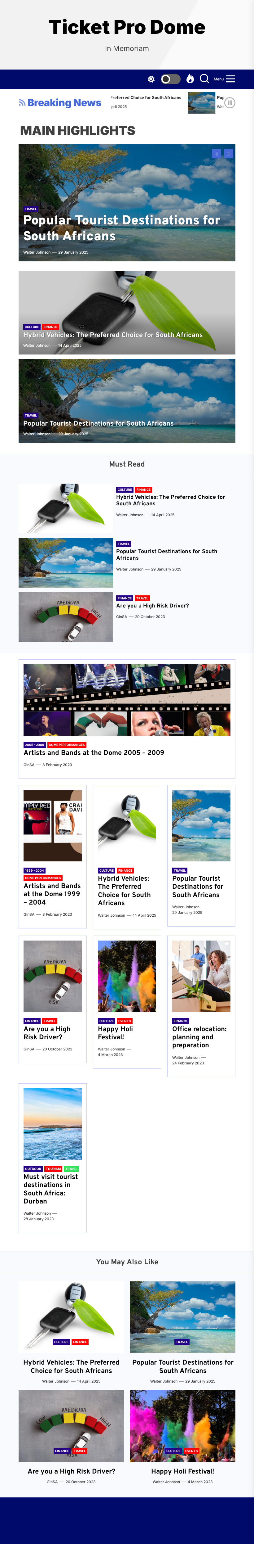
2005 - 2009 (34, 745)
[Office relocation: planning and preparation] (201, 976)
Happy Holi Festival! (115, 1033)
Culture (32, 327)
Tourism (53, 1169)
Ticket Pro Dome (127, 27)
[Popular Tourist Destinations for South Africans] (188, 103)
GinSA (121, 616)
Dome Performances (67, 745)
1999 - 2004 (34, 870)
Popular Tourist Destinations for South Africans (121, 229)
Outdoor (33, 1169)
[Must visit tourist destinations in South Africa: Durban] (53, 1124)
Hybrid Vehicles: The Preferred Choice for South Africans (113, 335)
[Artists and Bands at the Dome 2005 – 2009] (127, 700)
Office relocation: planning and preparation (199, 1037)
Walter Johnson (215, 106)
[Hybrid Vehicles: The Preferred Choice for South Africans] (127, 312)
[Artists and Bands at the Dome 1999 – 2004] (53, 825)
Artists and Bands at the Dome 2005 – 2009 (94, 753)
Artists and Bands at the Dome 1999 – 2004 (52, 894)
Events (124, 1021)
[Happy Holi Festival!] (127, 976)
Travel (31, 209)
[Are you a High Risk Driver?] (66, 617)
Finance (51, 327)
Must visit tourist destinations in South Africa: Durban (51, 1189)
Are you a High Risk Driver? (152, 606)
